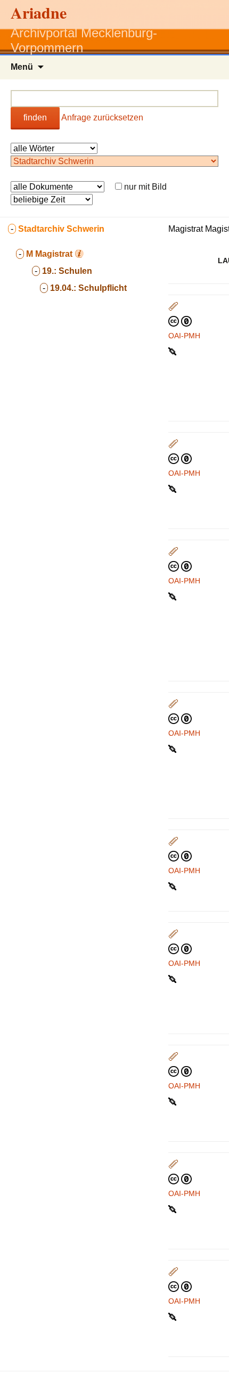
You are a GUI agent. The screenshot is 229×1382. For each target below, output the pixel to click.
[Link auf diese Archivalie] (173, 350)
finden (35, 117)
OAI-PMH (184, 335)
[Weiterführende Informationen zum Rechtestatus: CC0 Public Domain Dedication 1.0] (180, 320)
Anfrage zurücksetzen (102, 117)
